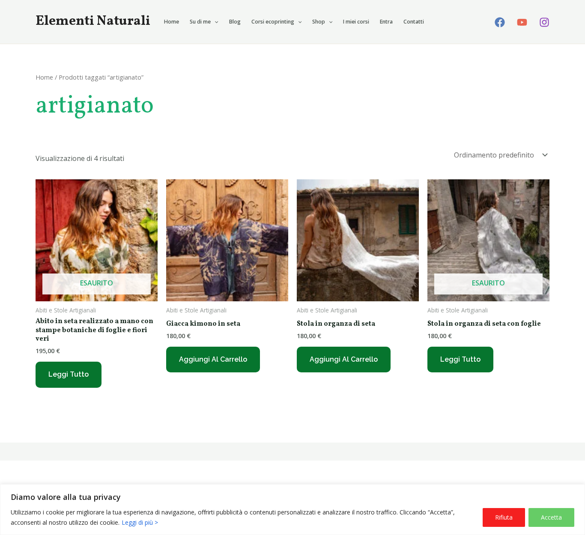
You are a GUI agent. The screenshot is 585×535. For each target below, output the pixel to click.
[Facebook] (500, 22)
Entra (386, 21)
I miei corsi (356, 21)
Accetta (551, 517)
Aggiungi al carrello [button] (213, 359)
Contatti (413, 21)
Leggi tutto (68, 374)
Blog (235, 21)
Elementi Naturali (93, 21)
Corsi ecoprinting (272, 21)
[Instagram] (544, 22)
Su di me (200, 21)
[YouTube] (522, 22)
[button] (214, 22)
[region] (292, 509)
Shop (318, 21)
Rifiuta (504, 517)
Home (171, 21)
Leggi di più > (140, 522)
